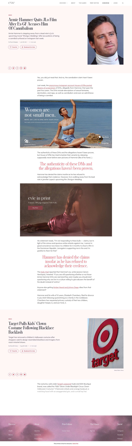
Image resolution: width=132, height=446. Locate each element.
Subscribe (75, 443)
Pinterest (120, 439)
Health (10, 431)
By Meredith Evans (13, 346)
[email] (21, 68)
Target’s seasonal (64, 383)
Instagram (120, 431)
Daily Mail (45, 272)
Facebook (120, 435)
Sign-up (92, 431)
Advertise (37, 431)
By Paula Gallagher (13, 42)
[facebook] (9, 68)
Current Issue (66, 431)
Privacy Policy (38, 439)
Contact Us (37, 435)
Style (10, 439)
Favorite (14, 47)
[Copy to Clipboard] (24, 68)
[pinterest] (17, 68)
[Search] (122, 3)
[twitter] (13, 68)
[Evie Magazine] (12, 2)
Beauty (11, 435)
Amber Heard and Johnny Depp (66, 287)
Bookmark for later (29, 47)
